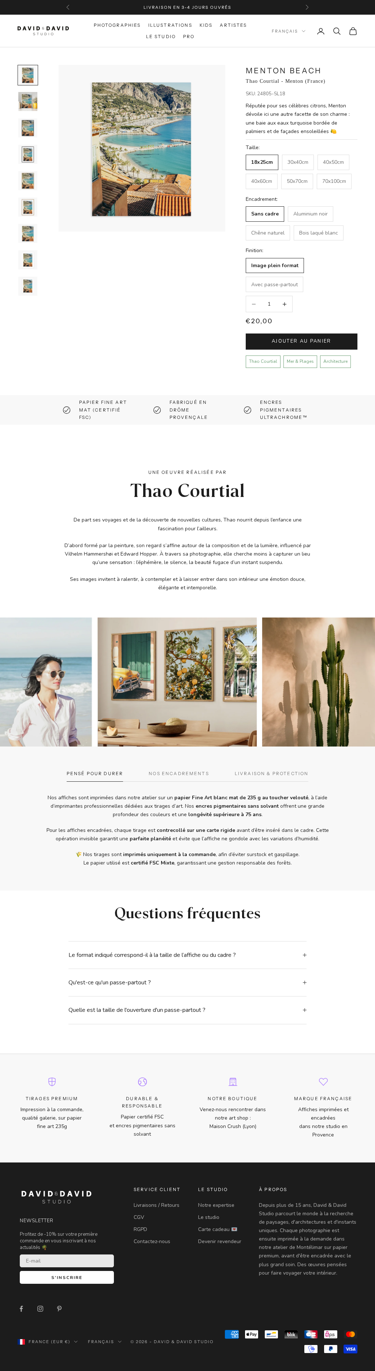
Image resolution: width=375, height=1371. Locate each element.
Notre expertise (216, 1205)
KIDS (206, 25)
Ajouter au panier (301, 341)
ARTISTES (233, 25)
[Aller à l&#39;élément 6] (28, 207)
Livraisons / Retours (156, 1205)
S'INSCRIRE (66, 1277)
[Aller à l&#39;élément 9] (28, 286)
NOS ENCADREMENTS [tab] (179, 773)
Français (285, 31)
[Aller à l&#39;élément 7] (28, 233)
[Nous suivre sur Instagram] (40, 1308)
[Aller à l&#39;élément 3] (28, 128)
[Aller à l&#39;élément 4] (28, 154)
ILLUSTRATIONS (170, 25)
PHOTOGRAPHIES (117, 25)
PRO (188, 36)
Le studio (208, 1217)
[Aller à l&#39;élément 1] (28, 75)
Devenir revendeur (219, 1241)
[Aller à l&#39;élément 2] (28, 101)
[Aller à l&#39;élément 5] (28, 180)
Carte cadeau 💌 (217, 1229)
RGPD (140, 1229)
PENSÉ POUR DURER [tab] (95, 773)
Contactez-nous (152, 1241)
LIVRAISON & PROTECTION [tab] (272, 773)
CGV (139, 1217)
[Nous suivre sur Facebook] (21, 1308)
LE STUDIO (161, 36)
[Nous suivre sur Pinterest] (59, 1308)
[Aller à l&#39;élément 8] (28, 260)
